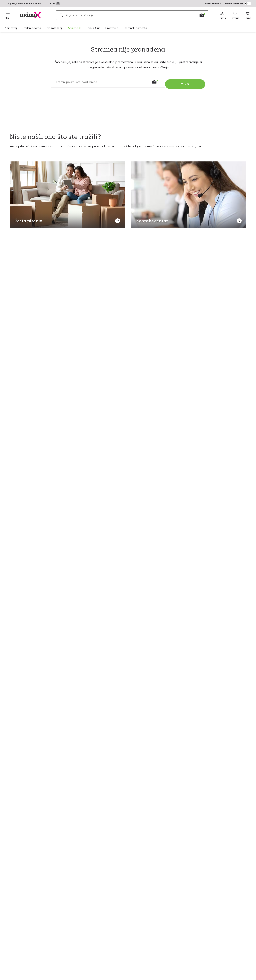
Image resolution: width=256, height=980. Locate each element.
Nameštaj (11, 28)
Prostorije (111, 28)
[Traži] (61, 15)
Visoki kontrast (233, 3)
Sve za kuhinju (54, 28)
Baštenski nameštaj (135, 28)
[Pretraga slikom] (201, 15)
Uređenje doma (31, 28)
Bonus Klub (93, 28)
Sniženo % (74, 28)
